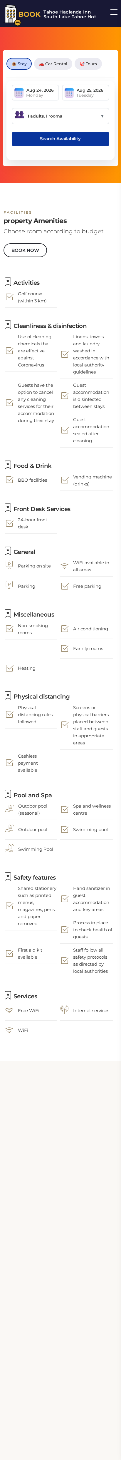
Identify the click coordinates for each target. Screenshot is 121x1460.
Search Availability (60, 138)
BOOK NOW (25, 250)
